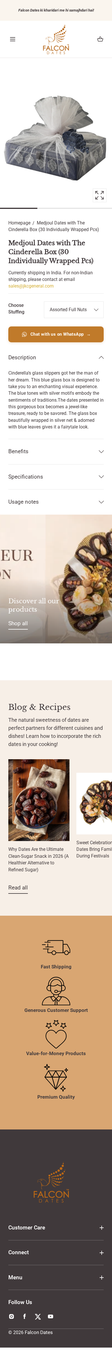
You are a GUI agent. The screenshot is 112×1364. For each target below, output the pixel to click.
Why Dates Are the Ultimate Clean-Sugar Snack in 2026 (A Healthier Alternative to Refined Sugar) (38, 859)
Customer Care (26, 1227)
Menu (15, 1277)
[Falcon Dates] (56, 39)
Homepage (19, 223)
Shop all (18, 623)
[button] (12, 39)
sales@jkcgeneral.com (31, 286)
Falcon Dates (39, 1332)
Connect (18, 1252)
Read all (18, 887)
